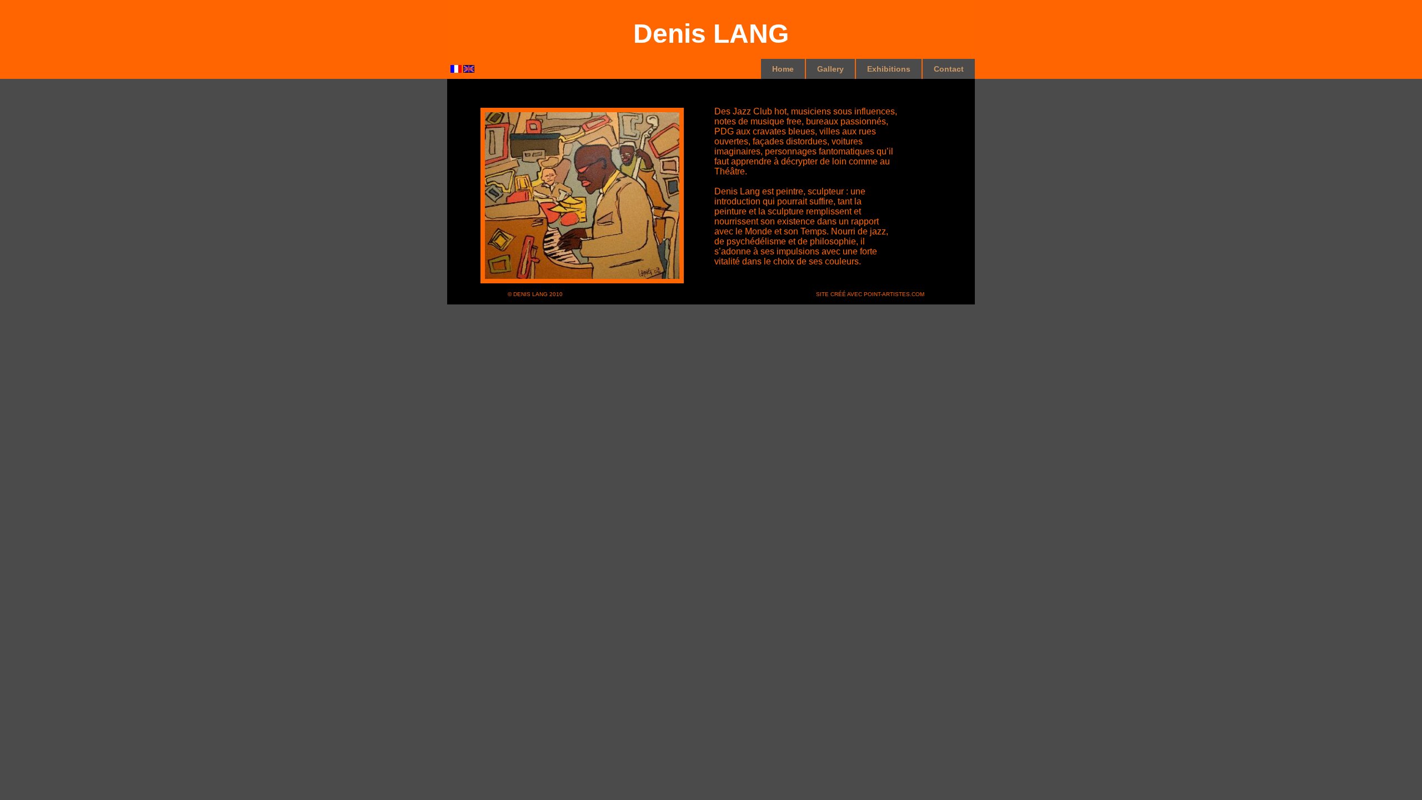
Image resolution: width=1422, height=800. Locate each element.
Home (783, 68)
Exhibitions (888, 68)
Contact (949, 68)
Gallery (830, 68)
